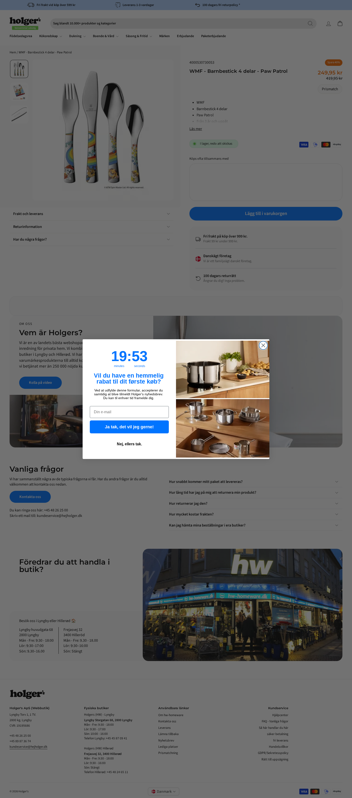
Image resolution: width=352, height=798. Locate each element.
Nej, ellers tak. (129, 444)
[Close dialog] (263, 345)
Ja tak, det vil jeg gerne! (129, 426)
